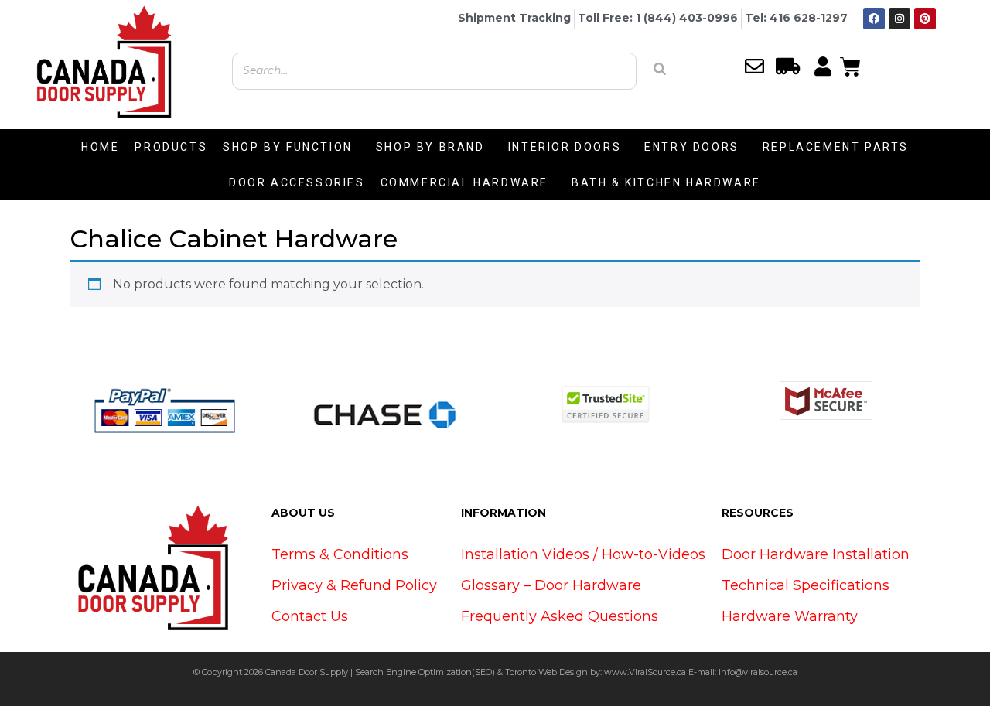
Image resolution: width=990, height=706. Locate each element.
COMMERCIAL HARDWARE (464, 182)
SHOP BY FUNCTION (288, 147)
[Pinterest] (925, 18)
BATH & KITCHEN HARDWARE (666, 182)
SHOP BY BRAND (430, 147)
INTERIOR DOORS (564, 147)
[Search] (659, 68)
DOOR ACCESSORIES (297, 182)
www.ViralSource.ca (645, 672)
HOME (100, 147)
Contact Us (309, 616)
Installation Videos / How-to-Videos (583, 554)
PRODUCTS (171, 147)
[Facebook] (874, 18)
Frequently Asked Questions (559, 616)
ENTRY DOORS (691, 147)
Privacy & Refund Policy (354, 585)
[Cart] (850, 65)
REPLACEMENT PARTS (836, 147)
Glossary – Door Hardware (551, 585)
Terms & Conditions (339, 554)
